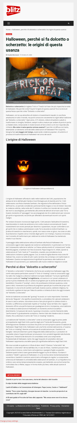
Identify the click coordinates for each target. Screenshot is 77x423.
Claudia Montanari (13, 55)
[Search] (68, 23)
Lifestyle (9, 34)
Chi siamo (10, 406)
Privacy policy (55, 406)
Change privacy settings (9, 421)
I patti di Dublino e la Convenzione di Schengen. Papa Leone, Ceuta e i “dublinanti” (36, 387)
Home (8, 29)
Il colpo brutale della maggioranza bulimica (22, 383)
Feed (38, 408)
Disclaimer (65, 406)
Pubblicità (45, 406)
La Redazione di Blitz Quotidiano (28, 406)
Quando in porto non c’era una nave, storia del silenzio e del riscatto (32, 379)
